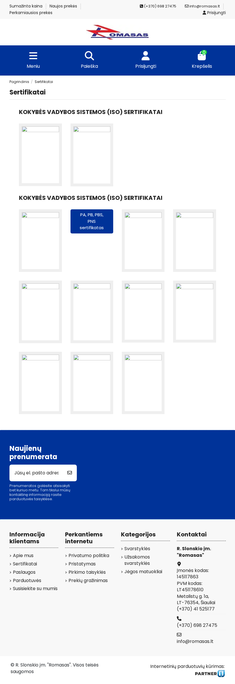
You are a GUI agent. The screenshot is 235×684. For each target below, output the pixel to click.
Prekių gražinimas (88, 580)
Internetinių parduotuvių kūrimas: (187, 666)
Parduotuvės (27, 580)
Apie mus (23, 555)
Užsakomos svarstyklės (137, 560)
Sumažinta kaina (26, 6)
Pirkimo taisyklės (87, 572)
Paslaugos (24, 572)
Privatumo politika (88, 555)
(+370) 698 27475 (197, 625)
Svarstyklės (137, 549)
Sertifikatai (25, 564)
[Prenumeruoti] (70, 473)
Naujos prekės (64, 6)
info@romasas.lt (204, 6)
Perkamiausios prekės (30, 13)
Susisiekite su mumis (35, 589)
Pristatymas (82, 564)
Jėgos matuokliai (143, 572)
